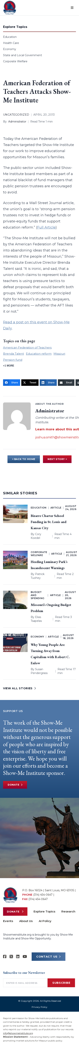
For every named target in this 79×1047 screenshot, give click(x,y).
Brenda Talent (13, 353)
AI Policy (45, 921)
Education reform (39, 353)
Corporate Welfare (15, 61)
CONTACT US (47, 956)
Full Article (46, 227)
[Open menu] (72, 7)
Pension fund (12, 360)
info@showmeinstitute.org (18, 1033)
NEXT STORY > (57, 459)
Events (8, 921)
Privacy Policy (39, 1007)
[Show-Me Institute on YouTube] (25, 956)
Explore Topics (44, 911)
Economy (9, 49)
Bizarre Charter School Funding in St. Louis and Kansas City (48, 521)
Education (10, 37)
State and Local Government (22, 55)
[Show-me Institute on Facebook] (5, 956)
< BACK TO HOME (23, 459)
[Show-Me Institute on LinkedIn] (18, 956)
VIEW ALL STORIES (18, 688)
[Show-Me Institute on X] (11, 956)
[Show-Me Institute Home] (9, 8)
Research (68, 911)
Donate (13, 784)
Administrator (17, 121)
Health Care (11, 43)
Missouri (59, 353)
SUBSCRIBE (61, 983)
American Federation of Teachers (27, 347)
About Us (26, 921)
